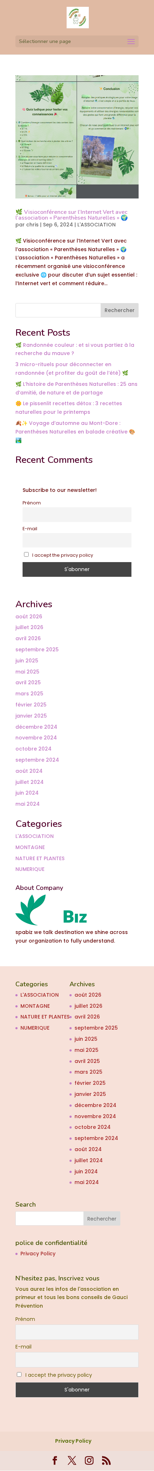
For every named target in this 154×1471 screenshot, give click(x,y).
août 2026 (28, 616)
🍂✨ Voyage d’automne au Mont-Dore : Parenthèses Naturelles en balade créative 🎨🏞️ (75, 432)
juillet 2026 (29, 627)
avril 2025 (28, 682)
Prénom (32, 503)
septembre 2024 (37, 759)
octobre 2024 (33, 748)
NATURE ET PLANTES (39, 858)
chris (32, 224)
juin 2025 (26, 660)
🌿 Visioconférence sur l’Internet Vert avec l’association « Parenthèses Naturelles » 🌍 (71, 215)
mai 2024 (27, 804)
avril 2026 (28, 638)
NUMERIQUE (29, 869)
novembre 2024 (36, 737)
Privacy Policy (38, 1253)
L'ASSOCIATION (96, 224)
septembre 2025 (37, 649)
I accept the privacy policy (62, 555)
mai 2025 (27, 671)
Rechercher (120, 310)
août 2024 (29, 771)
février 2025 (31, 704)
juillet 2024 (29, 782)
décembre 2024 (36, 726)
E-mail (30, 529)
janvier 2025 (31, 715)
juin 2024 (27, 792)
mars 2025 (29, 693)
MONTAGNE (30, 847)
